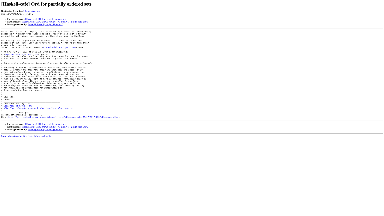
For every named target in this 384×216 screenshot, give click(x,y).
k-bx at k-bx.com (31, 11)
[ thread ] (39, 24)
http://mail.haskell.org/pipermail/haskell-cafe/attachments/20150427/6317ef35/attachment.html (63, 117)
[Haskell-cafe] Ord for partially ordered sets (45, 19)
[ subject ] (49, 24)
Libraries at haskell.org (18, 106)
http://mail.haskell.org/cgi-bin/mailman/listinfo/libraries (38, 108)
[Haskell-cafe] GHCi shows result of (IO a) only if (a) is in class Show (55, 21)
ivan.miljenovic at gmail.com (21, 54)
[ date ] (31, 24)
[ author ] (58, 24)
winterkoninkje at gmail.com (59, 47)
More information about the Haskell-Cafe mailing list (26, 136)
